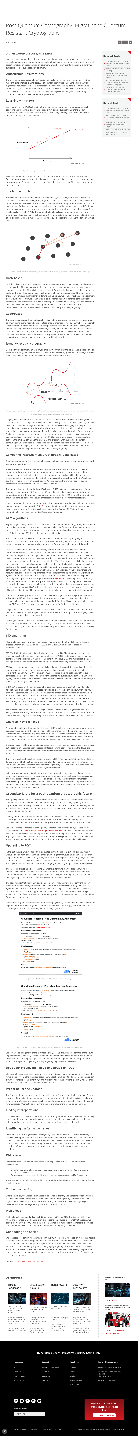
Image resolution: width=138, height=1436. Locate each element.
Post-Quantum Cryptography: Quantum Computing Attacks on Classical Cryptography (116, 82)
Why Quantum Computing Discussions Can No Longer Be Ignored (115, 75)
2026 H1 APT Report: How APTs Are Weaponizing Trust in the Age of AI (116, 117)
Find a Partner (19, 1380)
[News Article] (119, 42)
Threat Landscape (14, 1286)
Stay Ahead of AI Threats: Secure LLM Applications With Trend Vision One (81, 1320)
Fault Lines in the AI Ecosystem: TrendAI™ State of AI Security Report (16, 1306)
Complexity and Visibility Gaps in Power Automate (17, 1329)
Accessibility (34, 1429)
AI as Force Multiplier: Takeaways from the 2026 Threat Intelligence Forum (116, 64)
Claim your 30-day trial (103, 1414)
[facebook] (123, 42)
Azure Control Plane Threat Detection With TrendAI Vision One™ (37, 1330)
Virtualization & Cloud (37, 1286)
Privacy (16, 1429)
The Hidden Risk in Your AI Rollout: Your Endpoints (117, 133)
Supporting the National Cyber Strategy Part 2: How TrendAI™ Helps (115, 124)
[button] (29, 1414)
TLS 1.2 (40, 506)
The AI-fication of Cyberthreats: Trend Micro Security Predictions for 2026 (58, 1327)
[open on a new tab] (27, 1401)
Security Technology (20, 1261)
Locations (73, 1376)
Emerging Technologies (36, 1261)
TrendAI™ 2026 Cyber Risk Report (118, 129)
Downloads (46, 1376)
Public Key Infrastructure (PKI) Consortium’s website (42, 830)
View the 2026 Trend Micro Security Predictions (115, 1331)
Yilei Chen (57, 578)
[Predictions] (117, 1318)
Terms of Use (46, 1429)
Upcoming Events (76, 1380)
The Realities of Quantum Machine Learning (117, 70)
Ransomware (59, 1284)
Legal (24, 1429)
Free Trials (45, 1380)
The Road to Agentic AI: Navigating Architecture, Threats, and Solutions (81, 1330)
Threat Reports (19, 1376)
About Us (73, 1367)
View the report (110, 1300)
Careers (72, 1372)
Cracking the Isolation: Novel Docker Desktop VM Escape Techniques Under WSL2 (38, 1320)
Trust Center (74, 1385)
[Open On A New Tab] (126, 42)
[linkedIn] (130, 42)
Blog (15, 1367)
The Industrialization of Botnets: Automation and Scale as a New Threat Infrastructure (16, 1320)
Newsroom (18, 1372)
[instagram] (33, 1401)
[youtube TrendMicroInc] (39, 1401)
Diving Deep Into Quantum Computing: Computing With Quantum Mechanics (114, 89)
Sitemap (58, 1429)
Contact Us (45, 1372)
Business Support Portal (50, 1367)
